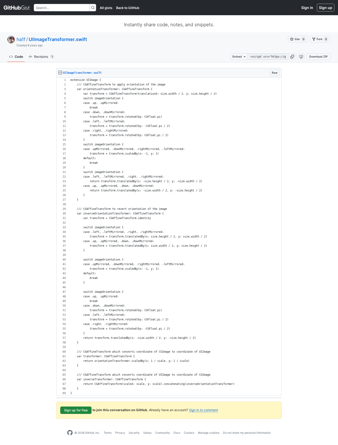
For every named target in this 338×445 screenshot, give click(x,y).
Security (134, 432)
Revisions (43, 57)
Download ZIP (318, 56)
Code (19, 57)
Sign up (325, 7)
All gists (106, 8)
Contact (189, 432)
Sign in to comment (203, 410)
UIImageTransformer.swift (58, 39)
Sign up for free (76, 410)
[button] (292, 56)
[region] (169, 237)
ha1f (21, 39)
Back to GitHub (127, 8)
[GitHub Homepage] (70, 433)
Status (147, 432)
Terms (108, 432)
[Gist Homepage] (17, 7)
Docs (177, 432)
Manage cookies (208, 432)
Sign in (307, 7)
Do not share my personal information (247, 432)
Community (162, 432)
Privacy (120, 432)
